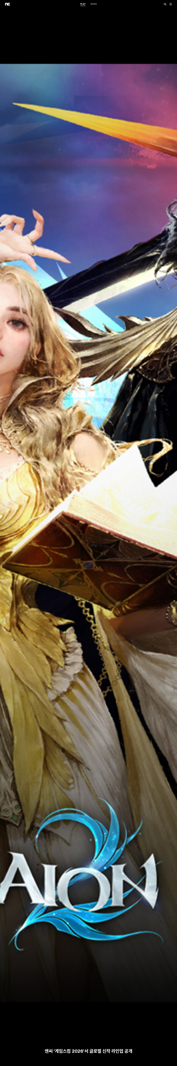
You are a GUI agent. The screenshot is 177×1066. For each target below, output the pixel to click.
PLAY (83, 3)
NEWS (94, 3)
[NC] (7, 4)
